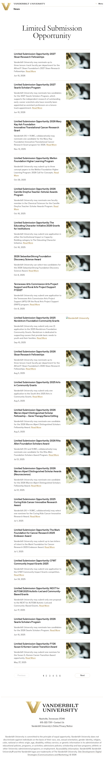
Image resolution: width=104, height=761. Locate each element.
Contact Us (59, 723)
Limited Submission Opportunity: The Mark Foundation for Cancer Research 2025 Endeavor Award (37, 533)
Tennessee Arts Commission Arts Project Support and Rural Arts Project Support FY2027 (36, 287)
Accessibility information (67, 749)
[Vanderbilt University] (52, 707)
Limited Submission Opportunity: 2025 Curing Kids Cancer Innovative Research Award (35, 502)
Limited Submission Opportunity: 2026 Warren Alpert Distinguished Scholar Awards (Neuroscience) (38, 471)
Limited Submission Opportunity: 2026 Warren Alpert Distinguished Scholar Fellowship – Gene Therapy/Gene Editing (36, 413)
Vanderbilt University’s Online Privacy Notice (52, 726)
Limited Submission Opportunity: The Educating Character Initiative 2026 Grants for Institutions (37, 226)
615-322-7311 (46, 723)
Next (82, 676)
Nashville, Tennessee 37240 (52, 719)
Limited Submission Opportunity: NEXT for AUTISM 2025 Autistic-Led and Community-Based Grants (37, 591)
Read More (31, 72)
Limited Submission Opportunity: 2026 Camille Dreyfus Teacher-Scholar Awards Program (36, 192)
